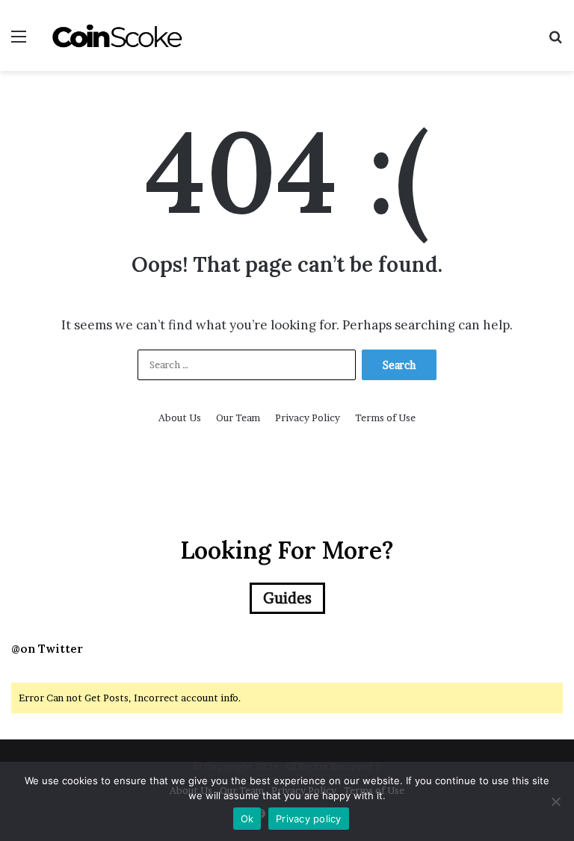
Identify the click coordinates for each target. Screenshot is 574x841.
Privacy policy (309, 819)
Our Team (238, 417)
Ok (247, 819)
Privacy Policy (307, 417)
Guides (287, 598)
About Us (179, 417)
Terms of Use (385, 417)
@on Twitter (47, 649)
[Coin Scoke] (117, 35)
